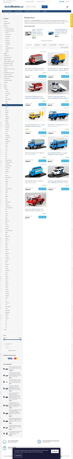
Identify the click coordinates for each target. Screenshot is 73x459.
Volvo (6, 308)
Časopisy (6, 82)
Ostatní (7, 52)
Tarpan (6, 289)
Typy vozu (6, 27)
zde (41, 452)
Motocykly (7, 36)
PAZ (6, 251)
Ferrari (6, 147)
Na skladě (9, 344)
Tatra (6, 287)
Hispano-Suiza (8, 166)
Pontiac (7, 257)
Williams (7, 314)
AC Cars (7, 91)
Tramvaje (7, 42)
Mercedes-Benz (8, 230)
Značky (5, 88)
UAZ (6, 299)
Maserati (7, 221)
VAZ (6, 304)
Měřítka (5, 53)
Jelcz (6, 187)
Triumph (7, 295)
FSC (6, 152)
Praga (6, 261)
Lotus (6, 215)
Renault (7, 265)
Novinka (8, 348)
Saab (6, 266)
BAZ (6, 109)
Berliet (6, 112)
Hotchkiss (7, 168)
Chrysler (7, 128)
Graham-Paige (8, 160)
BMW (6, 114)
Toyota (6, 291)
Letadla (7, 50)
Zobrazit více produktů (46, 40)
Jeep (6, 185)
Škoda (6, 285)
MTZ (6, 242)
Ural (6, 301)
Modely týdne (7, 23)
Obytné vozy (8, 34)
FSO (6, 154)
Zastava (7, 318)
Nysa (6, 246)
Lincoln (6, 213)
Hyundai (7, 171)
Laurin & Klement (9, 207)
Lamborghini (8, 202)
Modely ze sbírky (7, 74)
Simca (6, 276)
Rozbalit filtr (11, 350)
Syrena (6, 284)
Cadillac (7, 122)
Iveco (6, 179)
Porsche (7, 259)
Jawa (6, 183)
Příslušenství (6, 78)
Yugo (6, 316)
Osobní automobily (9, 29)
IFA (6, 173)
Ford (6, 150)
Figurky (5, 71)
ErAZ (6, 145)
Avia (6, 105)
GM (6, 158)
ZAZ (6, 320)
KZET (6, 200)
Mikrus (6, 232)
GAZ (6, 156)
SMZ (6, 280)
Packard (7, 249)
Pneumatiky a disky (8, 80)
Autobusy (7, 38)
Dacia (6, 133)
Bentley (7, 110)
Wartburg (7, 312)
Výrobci (5, 86)
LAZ (6, 209)
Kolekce (5, 25)
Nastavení (18, 455)
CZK (62, 1)
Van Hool (7, 303)
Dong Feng (7, 141)
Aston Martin (8, 99)
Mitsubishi (7, 236)
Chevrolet (7, 126)
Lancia (6, 204)
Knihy (5, 84)
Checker (7, 124)
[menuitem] (7, 11)
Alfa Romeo (7, 93)
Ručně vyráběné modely (9, 61)
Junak (6, 190)
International (8, 177)
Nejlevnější (37, 45)
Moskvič (7, 240)
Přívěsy (7, 33)
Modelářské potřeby (8, 63)
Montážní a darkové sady (9, 69)
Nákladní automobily (9, 31)
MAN (6, 219)
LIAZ (6, 211)
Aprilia (6, 95)
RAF (6, 263)
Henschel (7, 164)
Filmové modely (7, 59)
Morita (6, 238)
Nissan (6, 244)
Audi (6, 101)
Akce (7, 346)
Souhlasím (55, 451)
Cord (6, 131)
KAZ (6, 194)
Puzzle (5, 67)
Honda (6, 169)
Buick (6, 120)
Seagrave (7, 270)
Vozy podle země (7, 57)
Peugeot (7, 253)
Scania (6, 268)
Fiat (6, 149)
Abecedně (61, 45)
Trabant (7, 293)
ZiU (6, 327)
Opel (6, 247)
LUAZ (6, 217)
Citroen (7, 130)
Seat (6, 272)
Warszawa (7, 310)
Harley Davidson (8, 162)
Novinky (5, 21)
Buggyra (7, 118)
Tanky (6, 46)
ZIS (6, 325)
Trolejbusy (7, 44)
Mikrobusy (7, 40)
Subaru (6, 282)
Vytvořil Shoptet (66, 456)
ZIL (6, 322)
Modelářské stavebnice (9, 72)
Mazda (6, 225)
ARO (6, 97)
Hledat (44, 6)
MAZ (6, 223)
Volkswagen (8, 306)
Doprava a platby (41, 1)
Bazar (5, 329)
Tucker (6, 297)
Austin (6, 103)
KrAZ (6, 198)
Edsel (6, 143)
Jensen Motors (8, 188)
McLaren (7, 227)
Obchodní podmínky (29, 1)
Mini (6, 234)
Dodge (6, 139)
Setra (6, 274)
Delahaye (7, 135)
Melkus (6, 228)
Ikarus (6, 175)
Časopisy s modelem (8, 65)
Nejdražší (44, 45)
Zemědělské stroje (9, 48)
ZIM (6, 323)
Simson (7, 278)
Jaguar (6, 181)
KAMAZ (6, 196)
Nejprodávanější (52, 45)
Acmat (6, 90)
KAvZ (6, 192)
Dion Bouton (8, 137)
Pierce (6, 255)
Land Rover (7, 206)
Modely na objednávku (9, 76)
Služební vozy (7, 55)
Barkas (6, 107)
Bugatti (6, 116)
